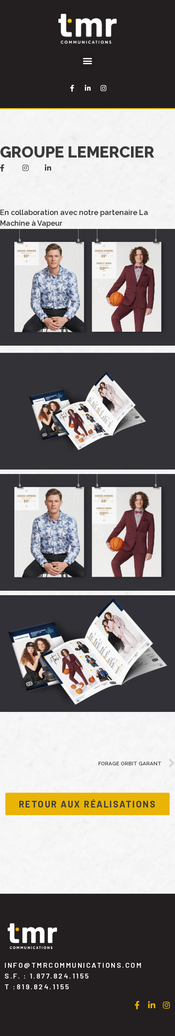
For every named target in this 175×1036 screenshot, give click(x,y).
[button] (87, 60)
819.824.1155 (43, 986)
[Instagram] (103, 88)
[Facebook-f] (72, 88)
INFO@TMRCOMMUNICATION (73, 965)
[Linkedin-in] (87, 88)
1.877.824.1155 (60, 975)
